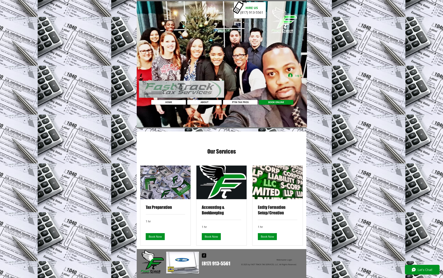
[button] (155, 236)
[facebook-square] (204, 255)
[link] (165, 207)
